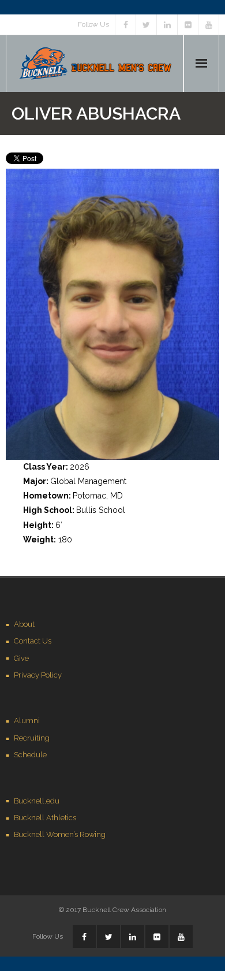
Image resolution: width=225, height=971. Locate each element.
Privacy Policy (38, 675)
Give (21, 658)
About (24, 624)
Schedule (30, 754)
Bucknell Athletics (45, 817)
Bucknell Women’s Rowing (60, 834)
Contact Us (32, 641)
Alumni (27, 720)
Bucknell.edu (36, 801)
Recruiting (32, 738)
